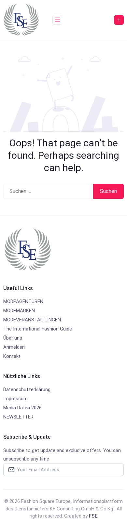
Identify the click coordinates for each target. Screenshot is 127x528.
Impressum (15, 399)
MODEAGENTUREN (23, 301)
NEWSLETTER (18, 417)
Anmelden (14, 347)
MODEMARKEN (19, 311)
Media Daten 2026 (22, 408)
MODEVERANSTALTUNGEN (32, 320)
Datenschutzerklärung (26, 389)
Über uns (12, 338)
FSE (93, 516)
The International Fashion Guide (37, 329)
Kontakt (12, 356)
